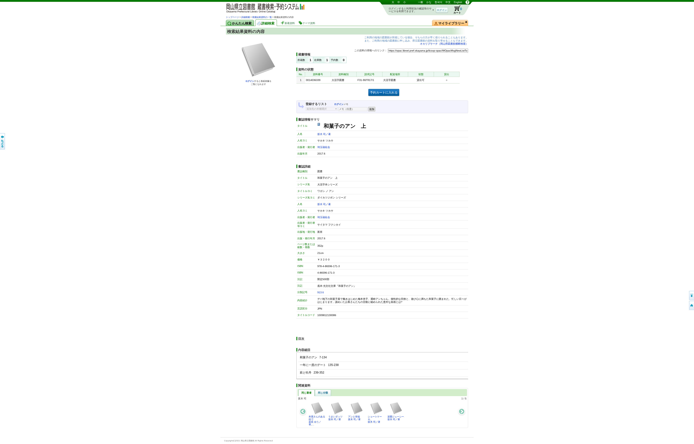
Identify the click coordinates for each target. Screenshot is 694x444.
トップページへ (691, 305)
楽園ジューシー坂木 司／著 (395, 418)
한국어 (438, 2)
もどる (2, 141)
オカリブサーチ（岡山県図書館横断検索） (444, 43)
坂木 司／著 (324, 134)
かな (428, 2)
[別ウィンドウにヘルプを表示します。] (467, 2)
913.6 (320, 292)
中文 (448, 2)
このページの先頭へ (691, 295)
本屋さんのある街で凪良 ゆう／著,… (317, 420)
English (458, 2)
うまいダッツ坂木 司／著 (335, 418)
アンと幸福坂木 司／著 (354, 418)
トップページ (232, 17)
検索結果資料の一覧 (262, 17)
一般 (420, 2)
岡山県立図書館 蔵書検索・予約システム (263, 7)
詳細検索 (245, 17)
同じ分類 (323, 392)
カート (457, 10)
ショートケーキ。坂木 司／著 (375, 419)
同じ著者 (306, 392)
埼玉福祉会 (323, 147)
